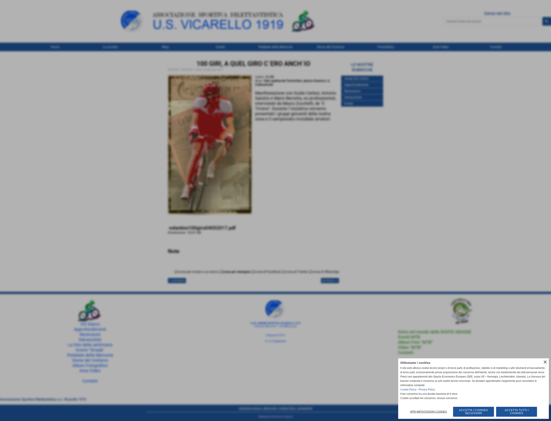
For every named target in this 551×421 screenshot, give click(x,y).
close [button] (545, 362)
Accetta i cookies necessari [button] (473, 412)
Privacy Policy (427, 389)
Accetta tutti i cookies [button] (517, 412)
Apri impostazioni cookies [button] (428, 411)
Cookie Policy (408, 389)
